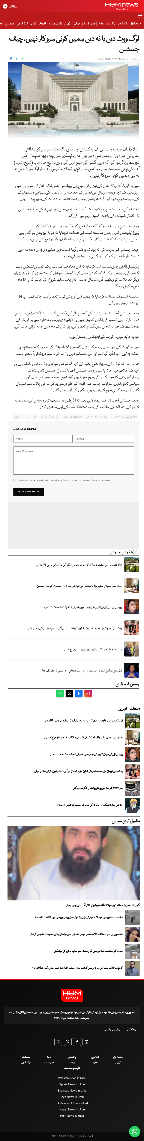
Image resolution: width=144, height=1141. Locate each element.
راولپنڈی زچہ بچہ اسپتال (73, 416)
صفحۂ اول (135, 23)
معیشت (26, 1057)
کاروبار (42, 23)
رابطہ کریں (131, 1030)
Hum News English (72, 1115)
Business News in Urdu (72, 1090)
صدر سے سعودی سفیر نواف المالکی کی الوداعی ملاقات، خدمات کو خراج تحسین (79, 586)
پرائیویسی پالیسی (112, 1030)
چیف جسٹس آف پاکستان (97, 416)
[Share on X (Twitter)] (17, 59)
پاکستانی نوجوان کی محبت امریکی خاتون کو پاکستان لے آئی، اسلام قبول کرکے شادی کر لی (74, 628)
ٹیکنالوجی (22, 23)
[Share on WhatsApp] (23, 59)
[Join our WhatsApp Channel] (134, 1131)
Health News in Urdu (72, 1109)
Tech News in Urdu (72, 1096)
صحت (72, 1063)
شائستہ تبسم (31, 416)
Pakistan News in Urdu (72, 1078)
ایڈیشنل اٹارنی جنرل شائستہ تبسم (124, 416)
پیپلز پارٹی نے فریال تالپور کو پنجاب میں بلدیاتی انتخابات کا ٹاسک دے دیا (83, 607)
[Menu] (140, 17)
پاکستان (110, 23)
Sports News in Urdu (72, 1084)
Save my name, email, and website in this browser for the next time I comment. (64, 480)
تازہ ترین (122, 23)
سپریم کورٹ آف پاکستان (50, 416)
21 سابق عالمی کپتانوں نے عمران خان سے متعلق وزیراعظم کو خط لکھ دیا (82, 670)
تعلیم (33, 23)
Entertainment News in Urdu (72, 1103)
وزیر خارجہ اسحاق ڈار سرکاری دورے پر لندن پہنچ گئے (93, 649)
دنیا (101, 23)
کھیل (67, 23)
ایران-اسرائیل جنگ (84, 23)
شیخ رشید (18, 416)
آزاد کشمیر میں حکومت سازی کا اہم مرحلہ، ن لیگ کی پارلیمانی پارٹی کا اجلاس (79, 565)
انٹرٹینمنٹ (55, 23)
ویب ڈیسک (134, 59)
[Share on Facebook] (11, 59)
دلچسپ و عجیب (72, 1068)
